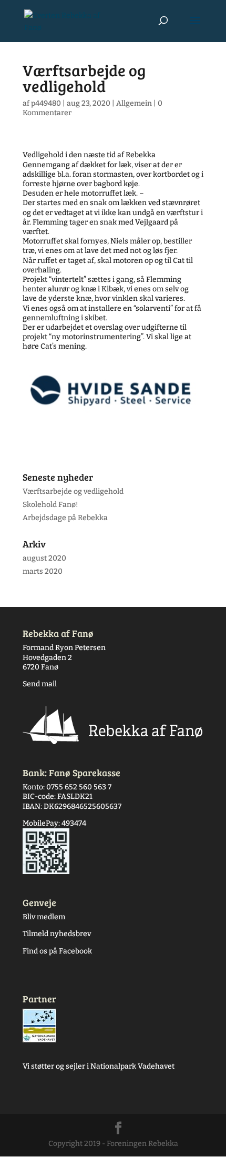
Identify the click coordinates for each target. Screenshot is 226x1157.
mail (48, 683)
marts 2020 (43, 571)
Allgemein (134, 103)
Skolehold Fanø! (50, 504)
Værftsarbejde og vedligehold (73, 491)
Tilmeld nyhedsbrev (57, 933)
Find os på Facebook (57, 951)
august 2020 (44, 558)
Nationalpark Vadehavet (132, 1066)
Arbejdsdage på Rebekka (65, 517)
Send (31, 683)
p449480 (46, 103)
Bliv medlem (44, 916)
